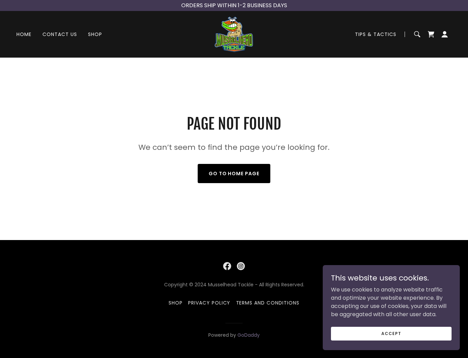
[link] (233, 34)
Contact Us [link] (59, 34)
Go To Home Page (234, 173)
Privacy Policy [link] (209, 302)
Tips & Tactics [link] (375, 34)
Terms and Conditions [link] (268, 302)
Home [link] (24, 34)
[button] (445, 34)
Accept (391, 333)
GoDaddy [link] (248, 335)
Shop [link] (95, 34)
